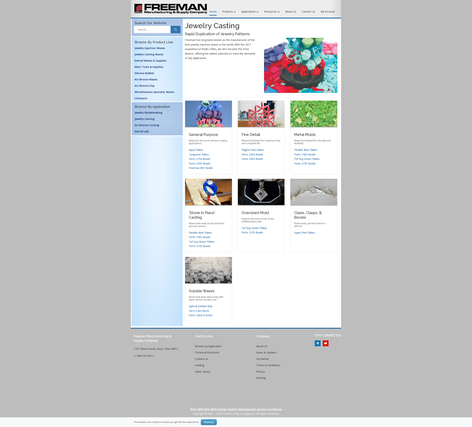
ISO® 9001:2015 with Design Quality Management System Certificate (236, 409)
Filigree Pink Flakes (253, 150)
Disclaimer (262, 359)
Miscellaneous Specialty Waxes (154, 92)
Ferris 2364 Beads (252, 154)
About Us (290, 11)
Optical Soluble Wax (200, 306)
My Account (328, 11)
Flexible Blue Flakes (305, 150)
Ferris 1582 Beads (305, 154)
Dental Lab (142, 131)
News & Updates (266, 352)
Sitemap (261, 378)
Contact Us (308, 11)
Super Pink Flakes (304, 232)
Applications (248, 11)
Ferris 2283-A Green (201, 315)
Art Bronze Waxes (146, 79)
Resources (270, 11)
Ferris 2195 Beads (305, 163)
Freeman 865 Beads (201, 168)
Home (213, 11)
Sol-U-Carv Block (199, 311)
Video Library (202, 371)
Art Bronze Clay (145, 85)
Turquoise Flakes (199, 154)
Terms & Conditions (268, 365)
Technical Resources (207, 352)
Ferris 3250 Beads (199, 163)
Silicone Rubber (144, 73)
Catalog (199, 365)
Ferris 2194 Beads (199, 159)
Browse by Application (208, 346)
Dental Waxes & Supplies (150, 60)
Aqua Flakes (196, 150)
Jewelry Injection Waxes (150, 48)
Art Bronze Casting (147, 125)
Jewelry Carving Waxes (149, 54)
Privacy (260, 371)
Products (228, 11)
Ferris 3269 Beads (252, 159)
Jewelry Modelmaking (148, 112)
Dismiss (209, 422)
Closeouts (141, 98)
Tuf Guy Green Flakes (307, 159)
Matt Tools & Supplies (149, 67)
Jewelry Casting (145, 119)
